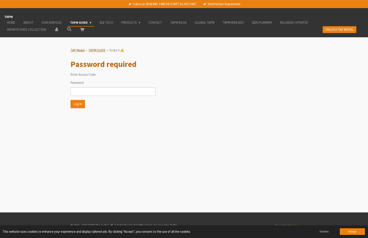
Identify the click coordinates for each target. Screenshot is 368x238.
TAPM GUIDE (96, 50)
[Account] (56, 29)
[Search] (69, 29)
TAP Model (77, 50)
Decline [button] (324, 231)
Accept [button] (352, 231)
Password (76, 83)
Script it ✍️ (116, 50)
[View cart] (82, 29)
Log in (78, 104)
